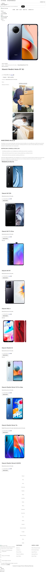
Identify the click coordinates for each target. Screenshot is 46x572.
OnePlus (23, 498)
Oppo (23, 494)
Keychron (23, 513)
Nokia (23, 501)
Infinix (23, 520)
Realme (23, 490)
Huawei (23, 524)
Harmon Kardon (23, 527)
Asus (23, 539)
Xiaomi (23, 475)
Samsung (23, 487)
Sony (23, 483)
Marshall (23, 509)
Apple (23, 542)
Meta (23, 505)
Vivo (23, 479)
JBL (23, 516)
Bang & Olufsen (23, 535)
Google (23, 531)
